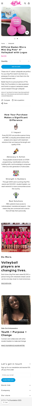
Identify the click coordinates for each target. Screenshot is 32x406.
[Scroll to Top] (29, 397)
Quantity (4, 61)
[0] (29, 3)
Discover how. (6, 283)
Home (3, 43)
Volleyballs (11, 43)
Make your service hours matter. (13, 345)
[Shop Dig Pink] (16, 3)
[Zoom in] (27, 33)
